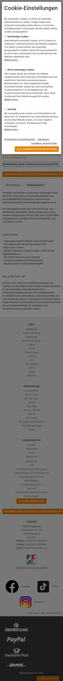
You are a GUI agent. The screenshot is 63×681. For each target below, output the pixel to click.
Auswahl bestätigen (44, 143)
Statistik (11, 109)
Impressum (43, 139)
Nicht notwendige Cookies (20, 69)
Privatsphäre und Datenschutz (19, 139)
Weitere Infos (11, 60)
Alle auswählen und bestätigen (37, 149)
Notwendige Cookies (18, 36)
